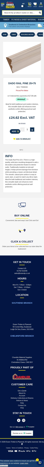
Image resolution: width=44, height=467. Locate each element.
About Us (22, 393)
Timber (6, 20)
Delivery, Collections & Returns (22, 398)
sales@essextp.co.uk (22, 273)
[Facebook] (18, 421)
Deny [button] (6, 466)
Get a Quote (22, 391)
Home (4, 34)
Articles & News (22, 400)
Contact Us (22, 405)
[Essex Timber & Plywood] (10, 2)
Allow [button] (2, 466)
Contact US (22, 268)
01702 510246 (22, 271)
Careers (8, 448)
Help (22, 403)
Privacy (26, 448)
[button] (22, 139)
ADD (14, 131)
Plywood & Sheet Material (23, 20)
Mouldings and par (27, 34)
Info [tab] (21, 150)
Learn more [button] (24, 463)
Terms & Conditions (17, 448)
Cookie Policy (34, 448)
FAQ (22, 408)
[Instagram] (23, 421)
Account (22, 395)
